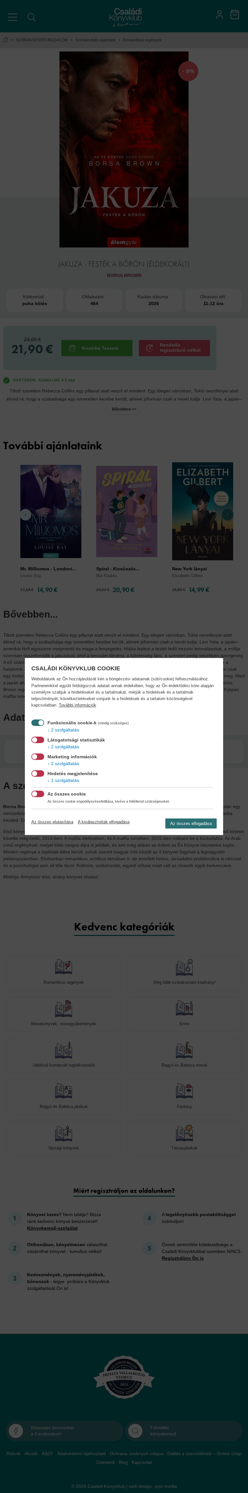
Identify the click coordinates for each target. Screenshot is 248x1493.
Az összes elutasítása (52, 821)
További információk (77, 705)
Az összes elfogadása (191, 823)
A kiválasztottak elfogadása (103, 821)
